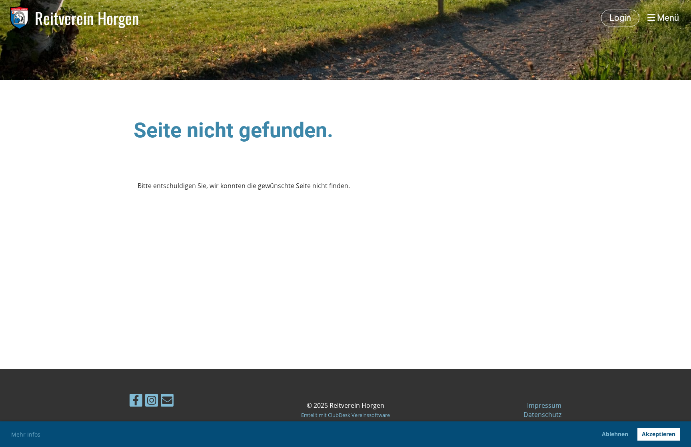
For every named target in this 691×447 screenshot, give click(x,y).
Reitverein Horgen (87, 18)
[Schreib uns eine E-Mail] (167, 401)
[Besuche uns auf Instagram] (151, 401)
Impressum (544, 405)
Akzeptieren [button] (658, 434)
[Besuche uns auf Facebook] (136, 401)
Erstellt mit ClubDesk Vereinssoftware (345, 415)
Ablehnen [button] (615, 434)
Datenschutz (542, 414)
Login (620, 18)
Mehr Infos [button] (25, 434)
